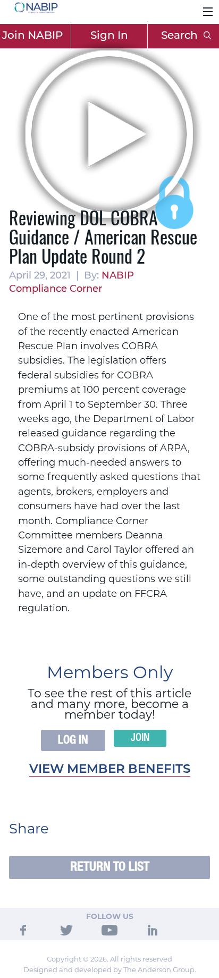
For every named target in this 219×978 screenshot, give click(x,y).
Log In (73, 740)
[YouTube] (109, 929)
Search (180, 36)
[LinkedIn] (152, 929)
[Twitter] (66, 929)
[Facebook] (23, 929)
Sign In (109, 36)
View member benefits (109, 770)
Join (140, 738)
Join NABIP (32, 36)
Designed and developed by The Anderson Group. (109, 969)
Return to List (109, 867)
